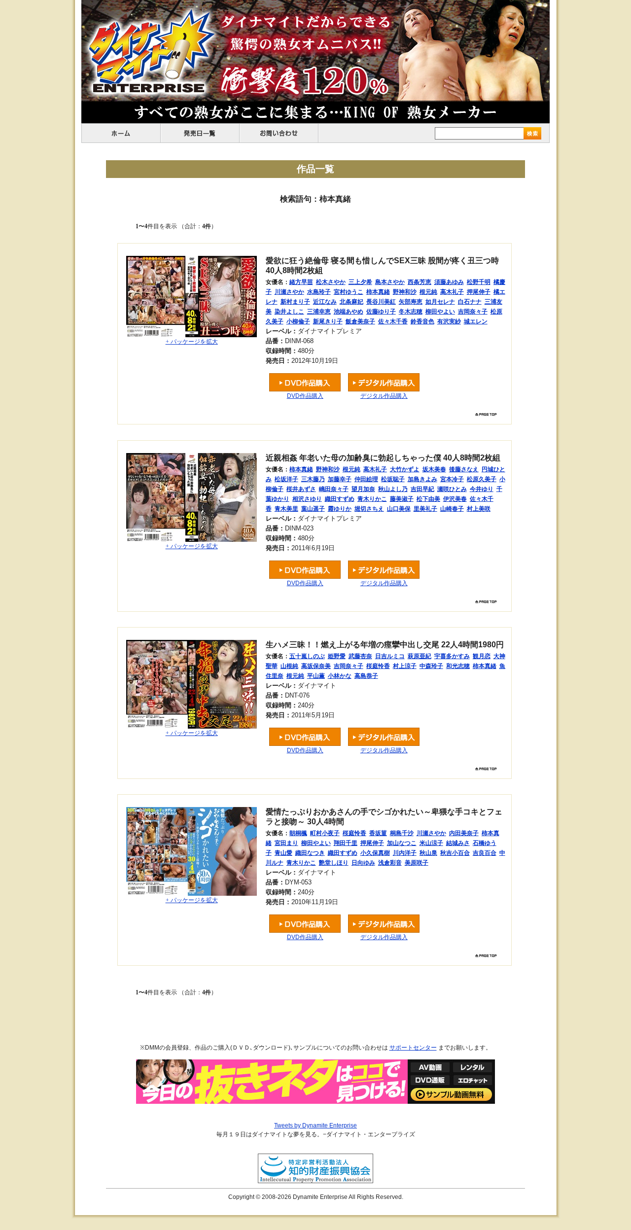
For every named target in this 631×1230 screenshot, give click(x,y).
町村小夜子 (325, 833)
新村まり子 (295, 301)
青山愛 (283, 852)
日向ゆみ (363, 862)
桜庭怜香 (378, 666)
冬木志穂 (410, 311)
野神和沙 (405, 291)
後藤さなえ (464, 469)
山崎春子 (452, 508)
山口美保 (399, 508)
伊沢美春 (455, 498)
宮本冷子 (452, 479)
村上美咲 (479, 508)
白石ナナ (470, 301)
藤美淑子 (402, 498)
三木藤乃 (313, 479)
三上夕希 (360, 282)
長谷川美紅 (381, 301)
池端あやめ (348, 311)
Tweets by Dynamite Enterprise (315, 1125)
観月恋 (482, 656)
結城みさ (458, 843)
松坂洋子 (286, 479)
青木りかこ (372, 498)
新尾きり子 (328, 321)
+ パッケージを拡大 (192, 341)
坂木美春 (434, 469)
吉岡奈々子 (473, 311)
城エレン (476, 321)
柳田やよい (440, 311)
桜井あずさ (301, 489)
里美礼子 (425, 508)
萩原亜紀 (419, 656)
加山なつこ (402, 843)
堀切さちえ (369, 508)
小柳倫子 (298, 321)
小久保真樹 (375, 852)
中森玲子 (431, 666)
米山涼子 (431, 843)
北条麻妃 (351, 301)
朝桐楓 (298, 833)
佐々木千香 (393, 321)
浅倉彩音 (390, 862)
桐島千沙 (402, 833)
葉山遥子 (313, 508)
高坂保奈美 (316, 666)
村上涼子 (405, 666)
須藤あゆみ (449, 282)
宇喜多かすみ (452, 656)
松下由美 (428, 498)
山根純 (289, 666)
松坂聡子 (393, 479)
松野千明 (479, 282)
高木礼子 (452, 291)
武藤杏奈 (360, 656)
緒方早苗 (301, 282)
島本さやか (390, 282)
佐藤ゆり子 (381, 311)
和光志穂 (458, 666)
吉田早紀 (422, 489)
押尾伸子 (479, 291)
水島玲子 (319, 291)
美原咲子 (416, 862)
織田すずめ (339, 498)
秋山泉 (428, 852)
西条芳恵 (419, 282)
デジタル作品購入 (384, 395)
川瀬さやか (289, 291)
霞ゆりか (339, 508)
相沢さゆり (307, 498)
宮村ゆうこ (348, 291)
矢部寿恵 (410, 301)
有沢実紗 (449, 321)
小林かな (339, 675)
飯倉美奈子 (360, 321)
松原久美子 (481, 479)
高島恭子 (366, 675)
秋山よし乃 (393, 489)
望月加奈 (363, 489)
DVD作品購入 (305, 395)
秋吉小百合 (455, 852)
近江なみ (325, 301)
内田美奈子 (464, 833)
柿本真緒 (378, 291)
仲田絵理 (366, 479)
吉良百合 (484, 852)
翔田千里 (345, 843)
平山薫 (316, 675)
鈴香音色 (422, 321)
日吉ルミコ (390, 656)
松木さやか (331, 282)
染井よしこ (289, 311)
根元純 (428, 291)
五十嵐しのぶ (307, 656)
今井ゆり (481, 489)
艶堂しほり (334, 862)
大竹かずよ (405, 469)
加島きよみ (422, 479)
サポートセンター (413, 1047)
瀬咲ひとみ (452, 489)
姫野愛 (337, 656)
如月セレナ (440, 301)
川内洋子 (405, 852)
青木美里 (286, 508)
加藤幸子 (339, 479)
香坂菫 (378, 833)
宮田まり (286, 843)
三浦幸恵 (319, 311)
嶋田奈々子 (334, 489)
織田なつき (310, 852)
